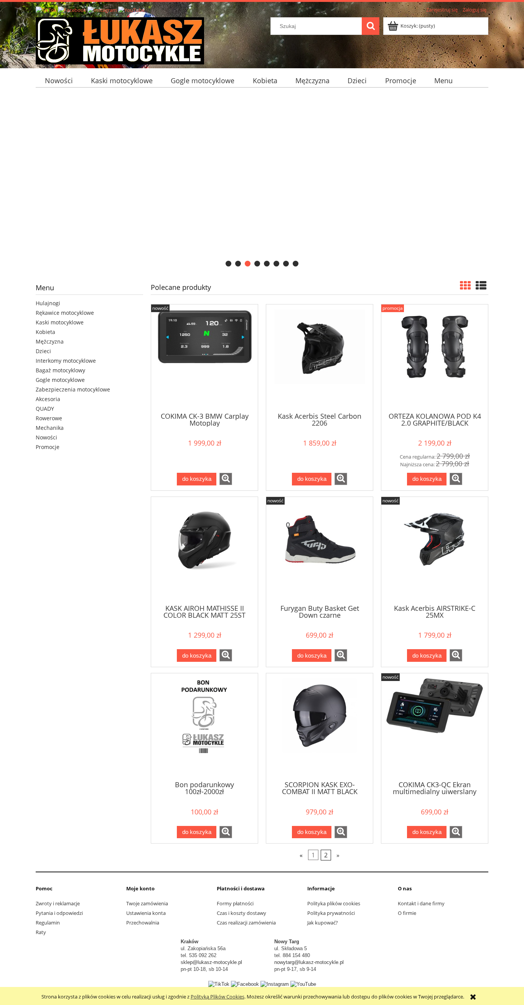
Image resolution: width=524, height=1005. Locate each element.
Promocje (47, 447)
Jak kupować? (322, 922)
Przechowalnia (142, 922)
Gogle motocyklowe (60, 379)
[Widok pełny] (481, 285)
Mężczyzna (50, 341)
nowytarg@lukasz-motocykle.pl (309, 962)
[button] (225, 479)
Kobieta (45, 332)
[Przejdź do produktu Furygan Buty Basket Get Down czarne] (319, 550)
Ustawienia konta (146, 913)
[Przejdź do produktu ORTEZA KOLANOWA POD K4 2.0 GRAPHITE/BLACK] (434, 357)
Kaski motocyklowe (60, 322)
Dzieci (43, 351)
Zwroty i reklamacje (58, 903)
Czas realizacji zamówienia (246, 922)
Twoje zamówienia (147, 903)
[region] (262, 182)
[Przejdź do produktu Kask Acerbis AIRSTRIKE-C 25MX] (434, 550)
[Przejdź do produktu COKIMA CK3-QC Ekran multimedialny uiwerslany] (434, 726)
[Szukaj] (370, 26)
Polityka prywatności (331, 913)
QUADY (45, 408)
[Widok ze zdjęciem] (465, 285)
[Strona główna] (120, 39)
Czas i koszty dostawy (241, 913)
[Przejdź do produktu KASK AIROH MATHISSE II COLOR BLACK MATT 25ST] (204, 550)
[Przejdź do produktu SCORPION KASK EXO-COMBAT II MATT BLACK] (319, 726)
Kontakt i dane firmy (421, 903)
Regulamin (48, 922)
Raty (41, 932)
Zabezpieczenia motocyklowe (73, 389)
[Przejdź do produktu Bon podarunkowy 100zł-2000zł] (204, 726)
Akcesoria (48, 399)
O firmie (407, 913)
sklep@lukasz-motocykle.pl (211, 962)
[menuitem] (59, 80)
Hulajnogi (48, 303)
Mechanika (50, 427)
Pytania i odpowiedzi (59, 913)
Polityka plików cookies (333, 903)
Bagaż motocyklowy (60, 370)
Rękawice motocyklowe (65, 312)
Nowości (46, 437)
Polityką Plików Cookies (217, 996)
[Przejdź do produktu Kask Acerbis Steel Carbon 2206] (319, 357)
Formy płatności (235, 903)
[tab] (228, 263)
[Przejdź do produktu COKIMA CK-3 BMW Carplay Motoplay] (204, 357)
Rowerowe (49, 418)
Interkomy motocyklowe (66, 360)
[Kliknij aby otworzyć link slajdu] (262, 182)
